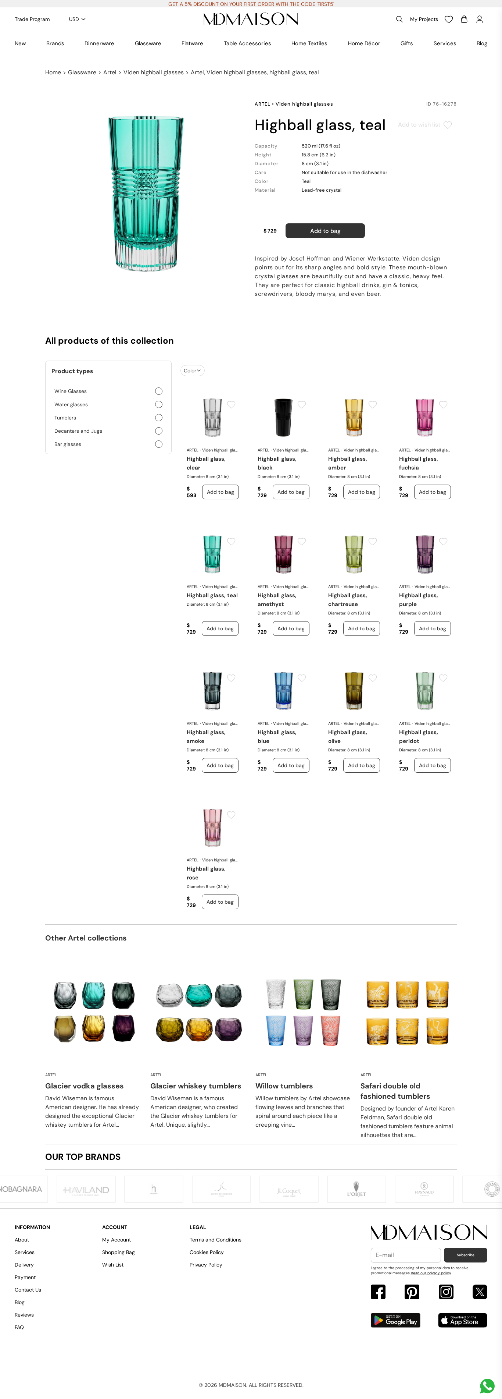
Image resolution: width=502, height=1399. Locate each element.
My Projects (424, 19)
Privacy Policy (206, 1264)
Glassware (148, 43)
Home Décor (364, 43)
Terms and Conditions (215, 1239)
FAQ (19, 1327)
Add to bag (325, 231)
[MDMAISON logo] (429, 1232)
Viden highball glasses (153, 72)
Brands (55, 43)
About (22, 1239)
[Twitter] (480, 1293)
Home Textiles (309, 43)
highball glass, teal (212, 595)
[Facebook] (378, 1293)
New (20, 43)
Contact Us (28, 1289)
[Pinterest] (412, 1293)
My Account (116, 1239)
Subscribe (465, 1255)
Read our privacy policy (431, 1273)
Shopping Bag (118, 1252)
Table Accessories (247, 43)
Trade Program (32, 19)
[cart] (464, 19)
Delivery (24, 1264)
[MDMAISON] (251, 19)
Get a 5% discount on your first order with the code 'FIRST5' (251, 4)
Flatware (192, 43)
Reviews (24, 1314)
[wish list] (448, 19)
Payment (25, 1277)
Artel (109, 72)
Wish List (112, 1264)
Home (53, 72)
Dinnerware (99, 43)
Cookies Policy (207, 1252)
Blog (482, 43)
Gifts (407, 43)
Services (445, 43)
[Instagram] (446, 1293)
